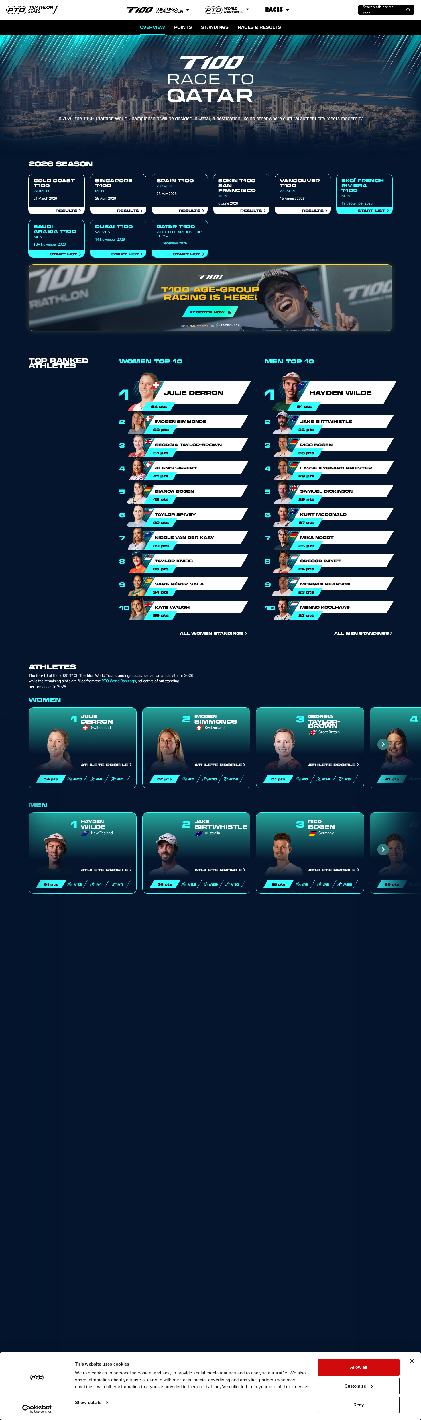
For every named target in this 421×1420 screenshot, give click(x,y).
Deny (358, 1404)
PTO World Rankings (119, 681)
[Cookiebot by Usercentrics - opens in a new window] (37, 1409)
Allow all (358, 1367)
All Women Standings (211, 633)
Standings (215, 27)
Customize (355, 1386)
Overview (152, 27)
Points (183, 27)
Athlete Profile (104, 764)
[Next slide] (383, 744)
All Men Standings (361, 633)
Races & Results (259, 27)
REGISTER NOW (210, 297)
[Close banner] (412, 1361)
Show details (88, 1402)
